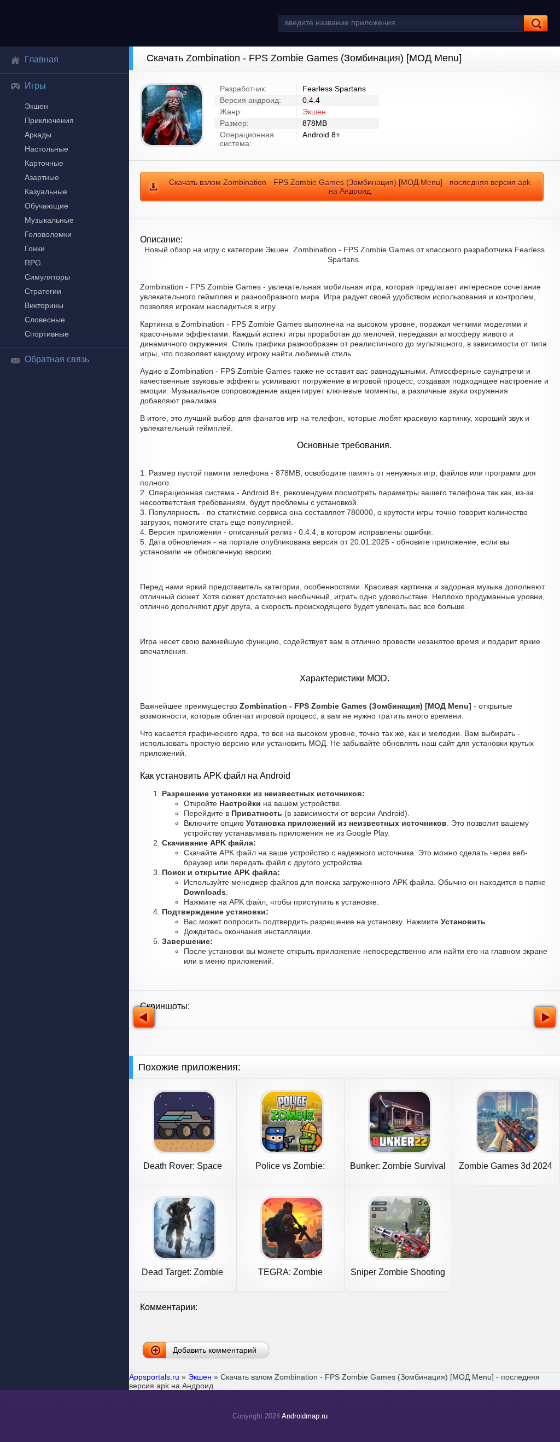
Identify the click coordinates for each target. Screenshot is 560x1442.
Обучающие (46, 205)
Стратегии (43, 291)
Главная (42, 59)
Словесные (45, 319)
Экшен (36, 106)
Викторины (44, 305)
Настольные (46, 148)
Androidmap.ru (305, 1416)
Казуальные (46, 191)
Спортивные (47, 333)
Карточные (44, 163)
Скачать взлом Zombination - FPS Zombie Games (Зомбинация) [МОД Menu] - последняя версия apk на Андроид (349, 186)
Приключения (49, 120)
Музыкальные (49, 220)
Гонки (35, 248)
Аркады (38, 134)
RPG (33, 262)
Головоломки (48, 234)
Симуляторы (47, 277)
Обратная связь (57, 359)
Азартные (42, 177)
